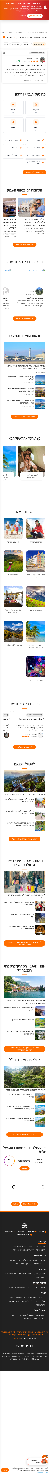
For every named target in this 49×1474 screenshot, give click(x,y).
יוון (17, 1263)
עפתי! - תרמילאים (25, 1274)
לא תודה (23, 16)
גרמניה (21, 1263)
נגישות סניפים (16, 1315)
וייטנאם (35, 1260)
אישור (5, 1470)
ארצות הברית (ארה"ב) (37, 1263)
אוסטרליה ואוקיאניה (27, 1250)
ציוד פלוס (42, 1297)
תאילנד (42, 1260)
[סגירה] (47, 1459)
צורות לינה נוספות (27, 80)
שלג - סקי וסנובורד (10, 1274)
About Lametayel (41, 1353)
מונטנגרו (12, 1260)
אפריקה (16, 1250)
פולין (18, 1260)
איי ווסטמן (42, 80)
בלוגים (30, 1287)
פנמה (29, 1260)
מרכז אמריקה (18, 1246)
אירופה (26, 32)
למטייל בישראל (40, 1277)
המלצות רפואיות (39, 1301)
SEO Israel (17, 1338)
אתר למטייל (43, 32)
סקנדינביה (18, 32)
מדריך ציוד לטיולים (30, 1297)
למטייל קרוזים (27, 1301)
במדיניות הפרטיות (42, 1472)
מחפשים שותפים (20, 1287)
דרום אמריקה (40, 1250)
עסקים (35, 1274)
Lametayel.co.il (41, 1356)
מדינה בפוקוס (40, 1305)
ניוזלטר (10, 1287)
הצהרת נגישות (6, 1353)
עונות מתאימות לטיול (14, 1297)
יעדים (34, 32)
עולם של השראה (15, 1301)
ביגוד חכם (42, 1318)
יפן (27, 1263)
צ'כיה (24, 1260)
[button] (37, 1461)
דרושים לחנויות (28, 1315)
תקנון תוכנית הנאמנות (18, 1353)
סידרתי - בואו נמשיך (35, 16)
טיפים (43, 1287)
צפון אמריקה (28, 1246)
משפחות (42, 1274)
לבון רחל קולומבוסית (32, 58)
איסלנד (9, 32)
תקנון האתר (30, 1353)
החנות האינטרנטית (30, 1318)
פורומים (37, 1287)
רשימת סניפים (40, 1315)
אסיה (37, 1246)
